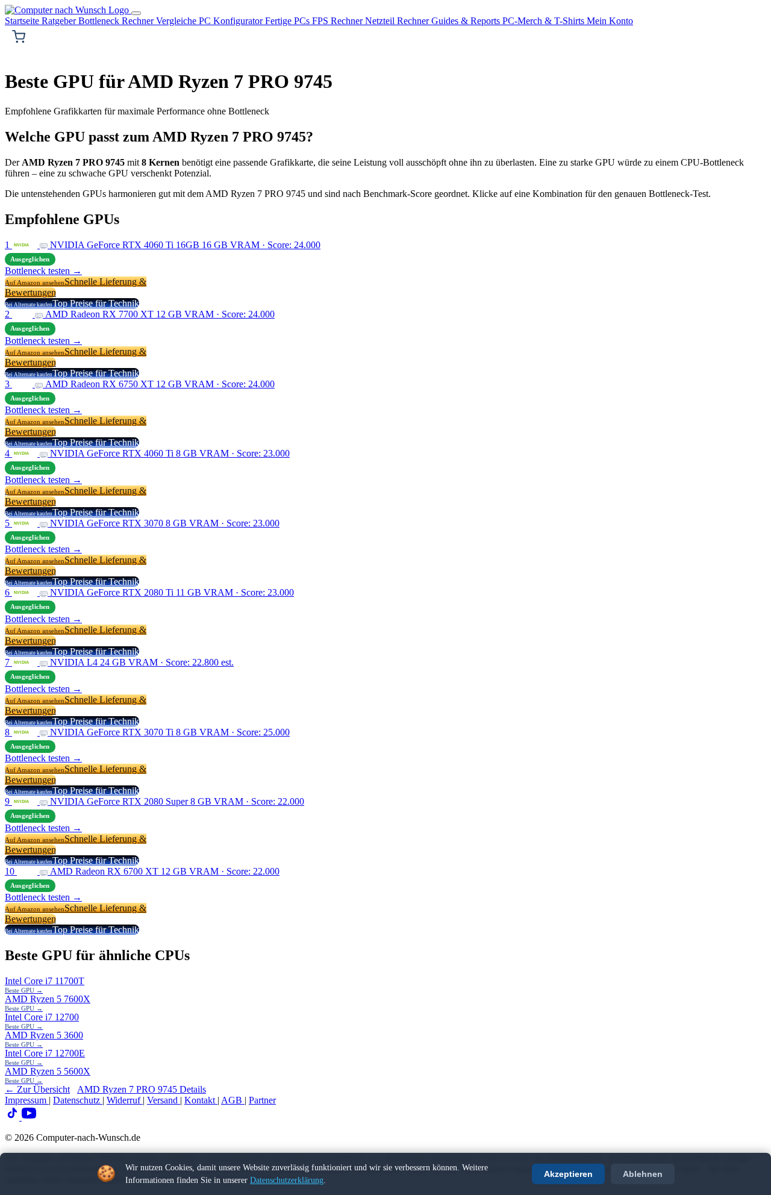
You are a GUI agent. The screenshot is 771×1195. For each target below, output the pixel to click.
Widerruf (125, 1100)
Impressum (27, 1100)
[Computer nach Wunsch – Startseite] (68, 10)
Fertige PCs (288, 21)
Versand (163, 1100)
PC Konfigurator (232, 21)
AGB (233, 1100)
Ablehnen (643, 1174)
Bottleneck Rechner (117, 21)
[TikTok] (13, 1117)
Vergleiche (177, 21)
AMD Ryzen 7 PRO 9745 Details (141, 1089)
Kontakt (200, 1100)
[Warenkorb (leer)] (18, 37)
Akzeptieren (568, 1174)
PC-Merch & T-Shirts (544, 21)
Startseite (23, 21)
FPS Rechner (338, 21)
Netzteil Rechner (398, 21)
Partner (262, 1100)
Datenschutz (77, 1100)
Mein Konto (610, 21)
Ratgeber (60, 21)
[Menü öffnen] (136, 13)
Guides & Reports (466, 21)
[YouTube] (29, 1117)
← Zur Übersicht (37, 1089)
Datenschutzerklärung (286, 1180)
